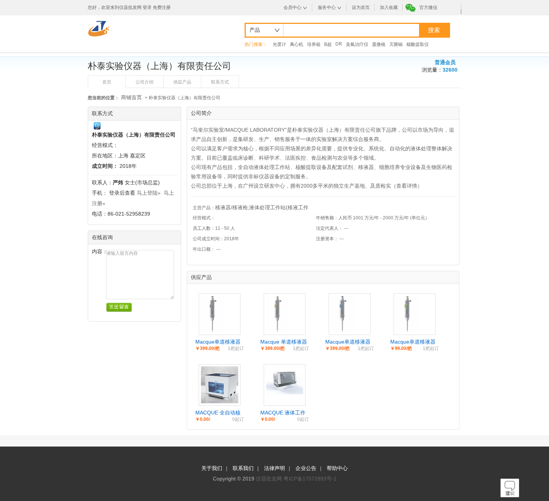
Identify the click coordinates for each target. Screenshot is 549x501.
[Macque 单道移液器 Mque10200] (277, 331)
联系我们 (243, 468)
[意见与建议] (509, 495)
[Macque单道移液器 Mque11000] (212, 331)
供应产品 (182, 82)
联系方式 (220, 82)
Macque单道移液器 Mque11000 (218, 342)
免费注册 (162, 7)
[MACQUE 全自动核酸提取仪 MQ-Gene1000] (219, 401)
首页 (106, 82)
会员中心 (292, 7)
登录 (147, 7)
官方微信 (428, 7)
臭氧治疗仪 (357, 44)
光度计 (279, 44)
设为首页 (361, 7)
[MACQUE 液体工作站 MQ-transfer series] (284, 392)
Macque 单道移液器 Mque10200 (283, 342)
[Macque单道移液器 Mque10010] (407, 331)
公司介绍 (144, 82)
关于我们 (211, 468)
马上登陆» (149, 193)
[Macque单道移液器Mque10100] (342, 331)
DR (338, 44)
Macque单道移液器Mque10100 (347, 342)
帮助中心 (337, 468)
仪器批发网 (269, 479)
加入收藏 (389, 7)
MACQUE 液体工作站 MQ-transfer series (282, 413)
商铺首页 (131, 97)
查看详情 (406, 186)
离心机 (296, 44)
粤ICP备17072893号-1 (309, 479)
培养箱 (313, 44)
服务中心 (327, 7)
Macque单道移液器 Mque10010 (412, 342)
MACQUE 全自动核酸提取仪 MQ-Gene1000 (218, 413)
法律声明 (274, 468)
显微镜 (378, 44)
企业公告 (305, 468)
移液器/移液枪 (231, 207)
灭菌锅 (396, 44)
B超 (328, 44)
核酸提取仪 (417, 44)
